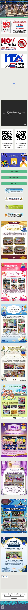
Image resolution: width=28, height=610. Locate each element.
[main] (7, 146)
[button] (1, 2)
